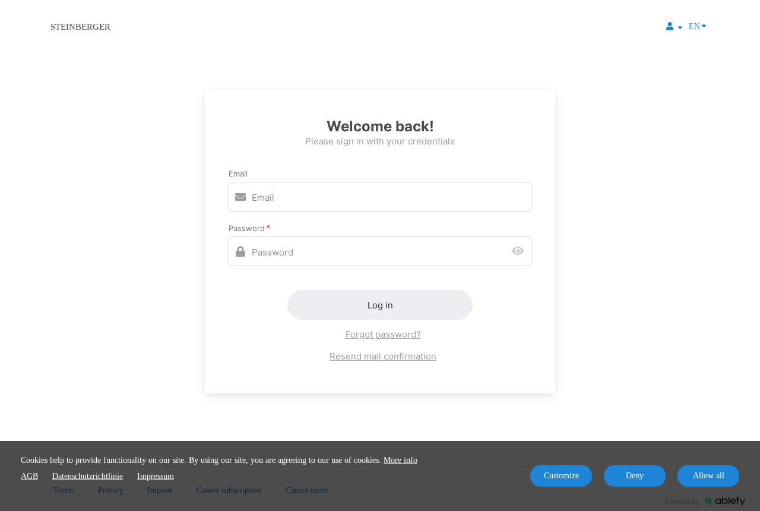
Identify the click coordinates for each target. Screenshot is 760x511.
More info (400, 460)
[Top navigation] (674, 28)
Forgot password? (383, 334)
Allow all (708, 475)
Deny (635, 475)
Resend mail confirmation (383, 356)
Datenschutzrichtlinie (87, 476)
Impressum (155, 476)
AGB (29, 476)
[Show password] (520, 251)
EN (694, 26)
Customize (561, 475)
